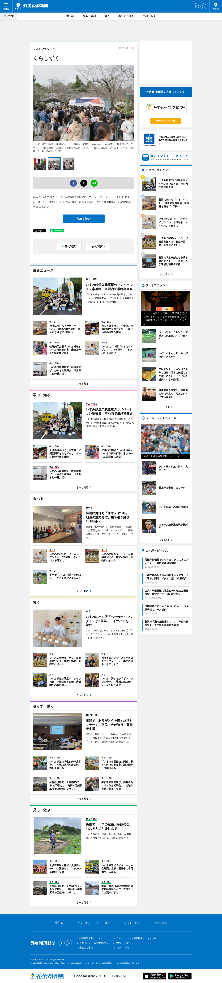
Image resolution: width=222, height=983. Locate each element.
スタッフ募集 (122, 947)
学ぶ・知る (149, 15)
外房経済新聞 (31, 6)
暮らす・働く (126, 15)
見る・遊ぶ (89, 15)
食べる (70, 15)
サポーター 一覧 (165, 120)
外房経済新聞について (90, 938)
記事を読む (84, 218)
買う (107, 15)
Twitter (203, 6)
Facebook (196, 6)
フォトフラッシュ (44, 48)
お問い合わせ (122, 942)
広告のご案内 (86, 947)
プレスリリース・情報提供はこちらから (136, 938)
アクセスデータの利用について (95, 942)
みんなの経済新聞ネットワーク (47, 976)
